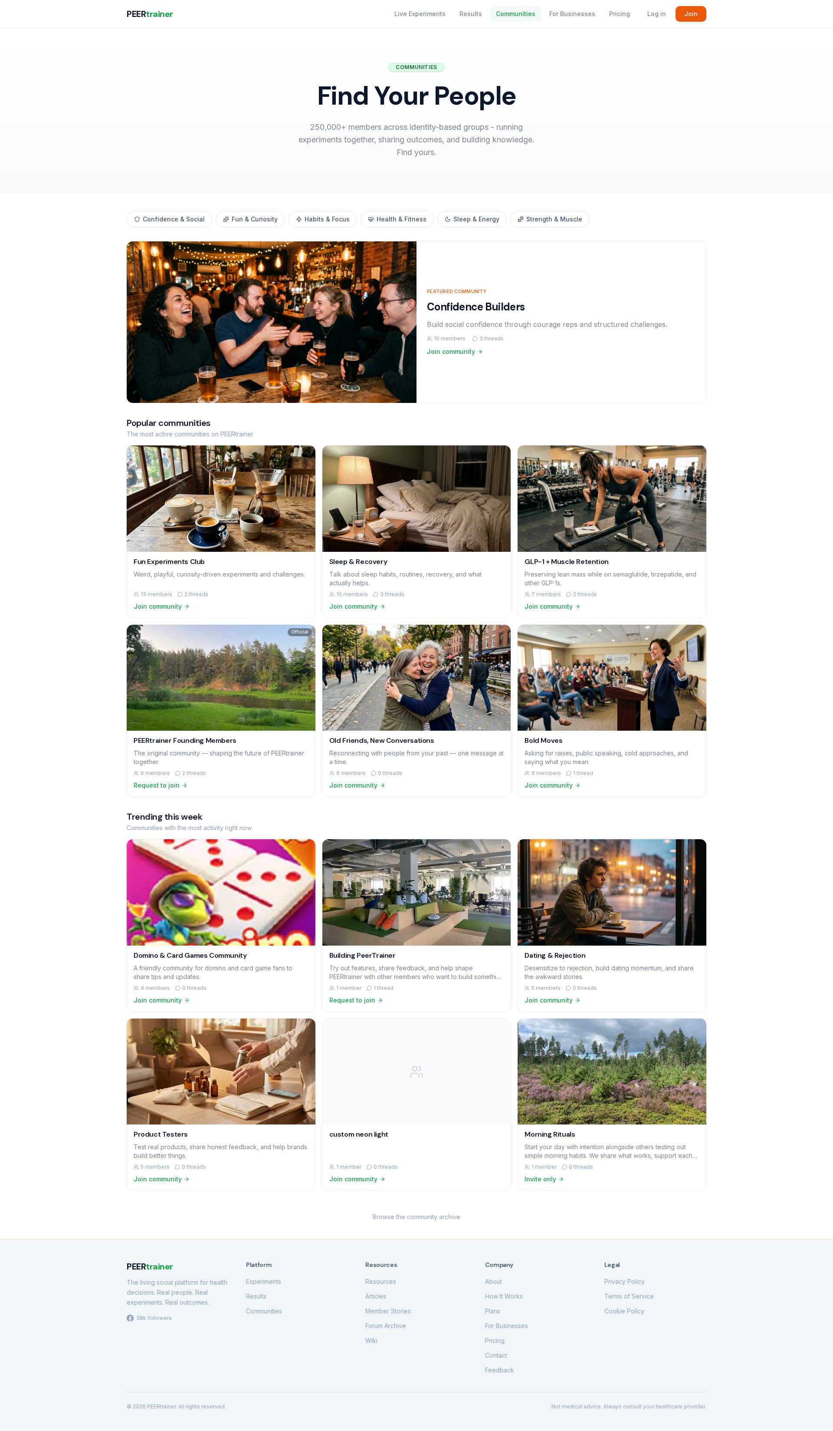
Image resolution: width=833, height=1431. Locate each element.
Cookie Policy (624, 1311)
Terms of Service (629, 1296)
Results (470, 13)
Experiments (263, 1281)
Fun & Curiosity (255, 219)
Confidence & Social (174, 219)
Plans (492, 1311)
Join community (451, 351)
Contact (496, 1355)
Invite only (540, 1179)
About (493, 1281)
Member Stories (388, 1311)
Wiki (371, 1340)
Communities (515, 13)
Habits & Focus (327, 219)
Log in (656, 13)
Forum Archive (385, 1325)
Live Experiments (420, 13)
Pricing (619, 13)
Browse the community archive (416, 1216)
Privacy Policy (624, 1281)
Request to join (157, 785)
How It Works (504, 1296)
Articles (375, 1296)
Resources (380, 1281)
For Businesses (572, 13)
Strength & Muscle (554, 219)
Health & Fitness (401, 219)
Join (691, 13)
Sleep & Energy (476, 219)
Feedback (499, 1370)
